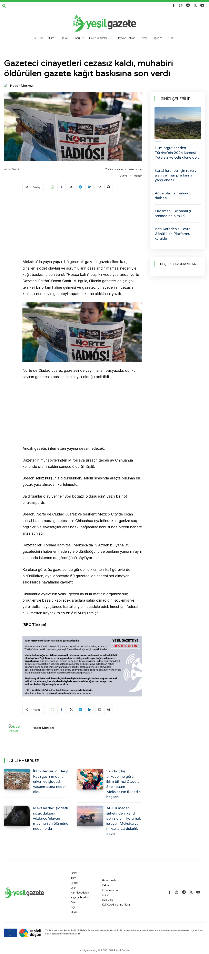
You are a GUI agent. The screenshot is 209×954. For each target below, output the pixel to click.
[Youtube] (202, 5)
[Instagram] (180, 5)
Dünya (123, 175)
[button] (4, 6)
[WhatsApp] (52, 187)
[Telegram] (187, 5)
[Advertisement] (82, 225)
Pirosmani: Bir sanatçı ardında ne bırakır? (173, 213)
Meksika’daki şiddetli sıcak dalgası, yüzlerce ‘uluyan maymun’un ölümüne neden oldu (50, 818)
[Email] (99, 187)
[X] (195, 5)
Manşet (138, 175)
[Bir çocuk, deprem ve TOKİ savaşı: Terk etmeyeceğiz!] (178, 123)
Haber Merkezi (21, 86)
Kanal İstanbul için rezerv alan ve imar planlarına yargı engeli (176, 175)
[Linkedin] (90, 187)
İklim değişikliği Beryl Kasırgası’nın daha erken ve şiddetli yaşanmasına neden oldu (50, 781)
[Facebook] (173, 5)
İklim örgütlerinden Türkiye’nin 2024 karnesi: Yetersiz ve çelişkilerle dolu (177, 153)
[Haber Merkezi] (6, 86)
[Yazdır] (108, 187)
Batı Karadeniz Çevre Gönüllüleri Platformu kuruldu (172, 234)
